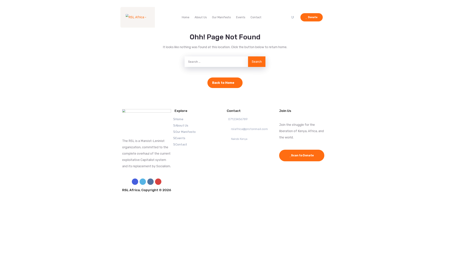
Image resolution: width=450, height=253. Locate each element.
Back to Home (223, 83)
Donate (312, 17)
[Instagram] (150, 182)
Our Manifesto (221, 17)
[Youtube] (158, 182)
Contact (255, 17)
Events (240, 17)
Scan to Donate (302, 155)
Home (185, 17)
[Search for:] (216, 61)
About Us (201, 17)
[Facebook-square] (135, 182)
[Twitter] (143, 182)
